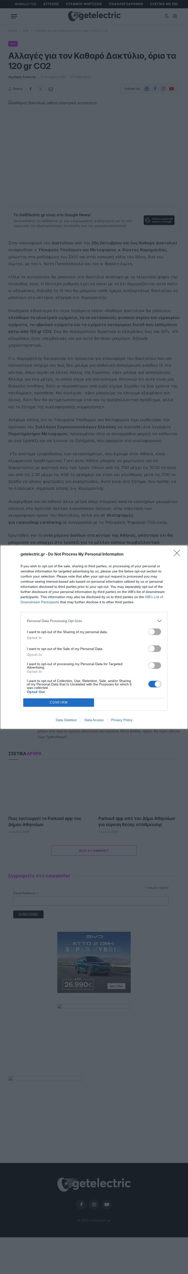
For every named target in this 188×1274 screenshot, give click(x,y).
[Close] (178, 554)
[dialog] (94, 637)
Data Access (94, 720)
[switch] (154, 631)
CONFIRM (59, 702)
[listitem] (94, 621)
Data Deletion (66, 720)
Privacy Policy (121, 720)
